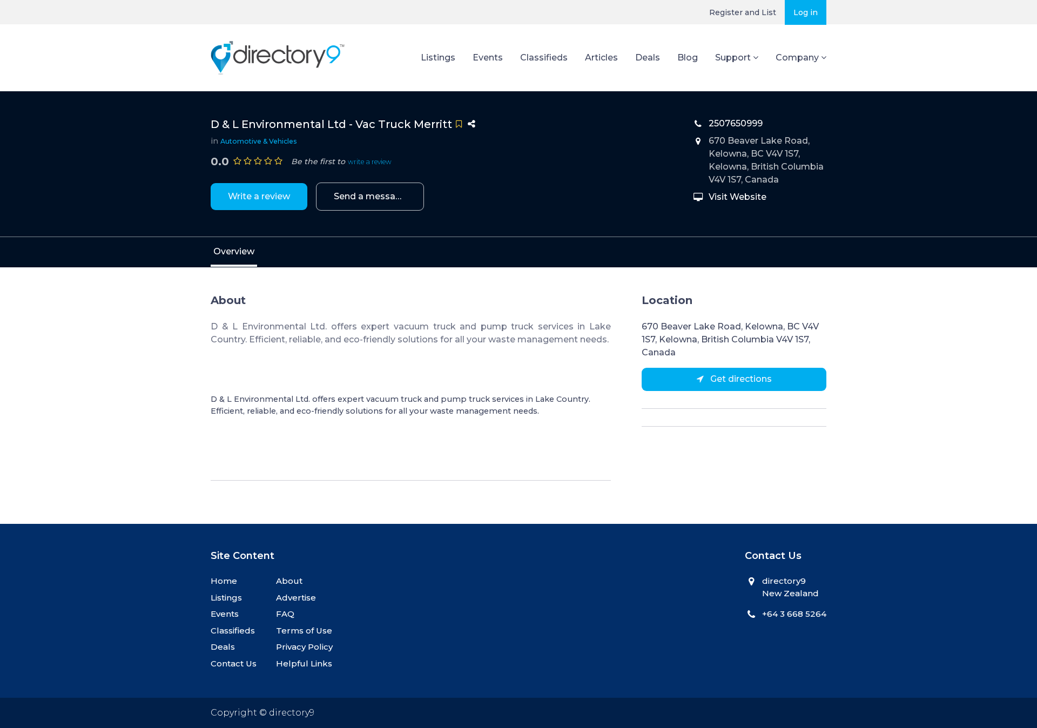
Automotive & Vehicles (258, 141)
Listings (438, 57)
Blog (687, 57)
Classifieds (544, 57)
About (289, 581)
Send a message (370, 196)
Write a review (259, 196)
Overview (233, 251)
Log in (805, 12)
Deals (647, 57)
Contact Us (234, 663)
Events (488, 57)
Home (224, 581)
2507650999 (736, 123)
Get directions (740, 379)
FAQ (285, 614)
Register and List (742, 12)
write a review (370, 162)
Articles (601, 57)
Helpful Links (304, 663)
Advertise (296, 597)
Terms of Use (304, 630)
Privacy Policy (304, 647)
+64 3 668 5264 (794, 614)
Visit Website (737, 197)
